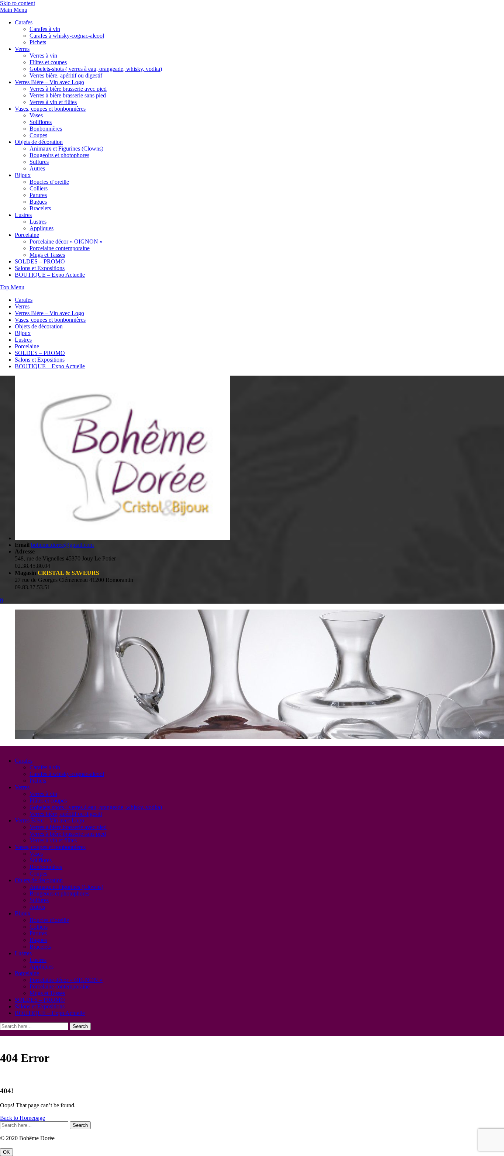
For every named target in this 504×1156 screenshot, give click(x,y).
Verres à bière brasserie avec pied (68, 89)
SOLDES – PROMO (40, 261)
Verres (22, 49)
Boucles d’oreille (49, 182)
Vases (36, 115)
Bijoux (23, 175)
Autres (37, 168)
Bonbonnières (46, 128)
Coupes (38, 135)
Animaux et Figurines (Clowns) (66, 148)
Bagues (38, 202)
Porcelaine (27, 235)
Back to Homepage (22, 1118)
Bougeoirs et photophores (59, 155)
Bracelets (40, 208)
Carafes (23, 22)
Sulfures (39, 162)
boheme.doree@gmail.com (62, 545)
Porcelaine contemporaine (60, 248)
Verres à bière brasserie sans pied (68, 95)
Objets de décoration (39, 142)
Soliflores (41, 122)
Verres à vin (43, 55)
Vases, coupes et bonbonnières (50, 109)
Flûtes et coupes (48, 62)
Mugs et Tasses (47, 255)
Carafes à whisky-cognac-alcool (67, 35)
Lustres (23, 215)
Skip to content (17, 3)
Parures (38, 195)
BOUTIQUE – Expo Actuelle (50, 275)
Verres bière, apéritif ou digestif (66, 75)
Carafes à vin (45, 29)
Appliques (41, 228)
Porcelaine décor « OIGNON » (66, 241)
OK (6, 1152)
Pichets (38, 42)
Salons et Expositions (40, 268)
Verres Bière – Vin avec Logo (49, 82)
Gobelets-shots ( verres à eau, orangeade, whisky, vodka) (96, 69)
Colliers (39, 188)
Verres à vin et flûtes (53, 102)
